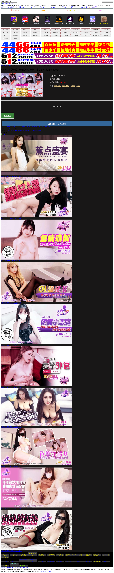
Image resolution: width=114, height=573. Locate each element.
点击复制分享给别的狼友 (57, 124)
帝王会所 (15, 29)
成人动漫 (84, 7)
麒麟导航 (35, 35)
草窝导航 (14, 561)
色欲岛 (46, 29)
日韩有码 (21, 7)
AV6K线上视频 (46, 571)
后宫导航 (75, 35)
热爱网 (5, 561)
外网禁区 (88, 555)
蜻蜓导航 (25, 35)
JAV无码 (11, 7)
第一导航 (99, 10)
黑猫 (78, 86)
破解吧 (60, 561)
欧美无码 (73, 7)
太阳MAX (25, 32)
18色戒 (66, 29)
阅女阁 (5, 35)
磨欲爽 (78, 561)
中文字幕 (32, 7)
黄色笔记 (95, 32)
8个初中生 (106, 555)
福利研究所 (15, 10)
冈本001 (66, 32)
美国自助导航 (23, 560)
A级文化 (5, 32)
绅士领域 (5, 38)
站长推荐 (5, 29)
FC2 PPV (52, 7)
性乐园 (86, 29)
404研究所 (96, 35)
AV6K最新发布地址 (104, 5)
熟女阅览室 (36, 32)
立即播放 (7, 115)
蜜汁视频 (5, 557)
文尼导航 (23, 555)
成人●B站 (75, 32)
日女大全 (42, 561)
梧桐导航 (15, 35)
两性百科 (95, 29)
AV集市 (36, 29)
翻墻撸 (5, 565)
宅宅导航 (106, 561)
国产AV (42, 7)
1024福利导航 (32, 554)
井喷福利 (65, 35)
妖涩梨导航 (51, 555)
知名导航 (95, 7)
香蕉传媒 (8, 65)
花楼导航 (88, 561)
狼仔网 (106, 29)
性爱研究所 (51, 561)
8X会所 (46, 32)
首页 (2, 7)
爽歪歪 (15, 38)
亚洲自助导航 (32, 560)
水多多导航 (72, 10)
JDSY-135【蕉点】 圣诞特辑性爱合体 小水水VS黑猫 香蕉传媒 (31, 65)
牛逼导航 (75, 29)
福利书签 (97, 561)
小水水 (73, 86)
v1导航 (106, 32)
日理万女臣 (69, 555)
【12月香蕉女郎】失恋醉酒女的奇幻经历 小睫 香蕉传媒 (24, 130)
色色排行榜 (78, 555)
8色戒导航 (46, 35)
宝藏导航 (60, 555)
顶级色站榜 (96, 555)
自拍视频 (63, 7)
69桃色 (56, 29)
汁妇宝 (69, 561)
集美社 (106, 35)
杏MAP (43, 10)
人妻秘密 (55, 35)
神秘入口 (25, 29)
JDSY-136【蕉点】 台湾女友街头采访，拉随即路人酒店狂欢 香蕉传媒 (28, 127)
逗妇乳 (86, 32)
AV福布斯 (55, 32)
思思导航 (42, 555)
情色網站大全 (14, 564)
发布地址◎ (23, 565)
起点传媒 (57, 86)
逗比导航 (15, 32)
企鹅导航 (14, 555)
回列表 (9, 128)
